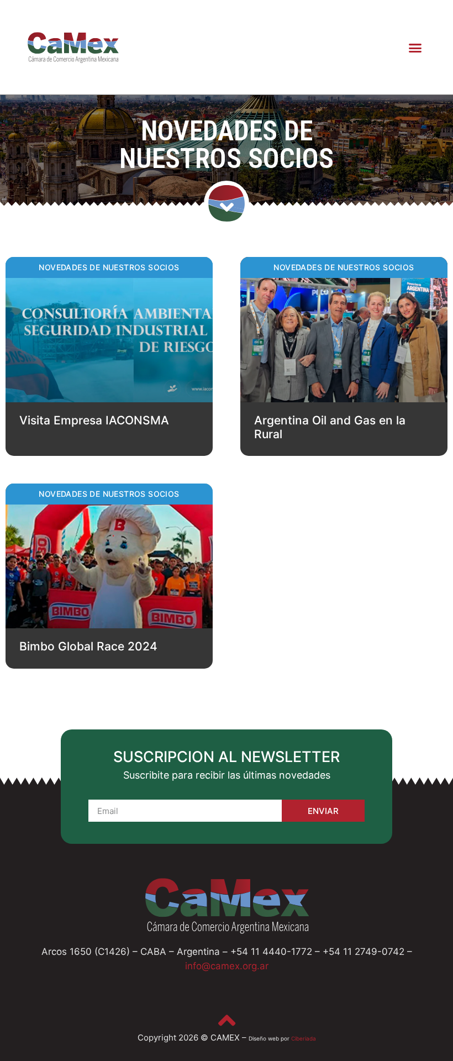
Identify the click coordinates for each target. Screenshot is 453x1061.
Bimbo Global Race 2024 (88, 646)
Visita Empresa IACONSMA (94, 420)
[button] (415, 47)
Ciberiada (303, 1038)
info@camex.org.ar (226, 965)
